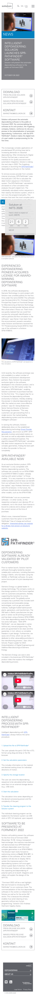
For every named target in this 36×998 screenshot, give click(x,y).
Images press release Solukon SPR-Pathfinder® (14, 102)
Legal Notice (18, 989)
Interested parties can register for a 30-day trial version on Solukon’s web (17, 526)
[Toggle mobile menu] (33, 6)
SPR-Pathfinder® (27, 167)
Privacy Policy (27, 989)
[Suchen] (18, 7)
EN (26, 6)
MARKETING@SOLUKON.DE (14, 114)
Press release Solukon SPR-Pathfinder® (14, 96)
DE (22, 6)
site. (6, 528)
